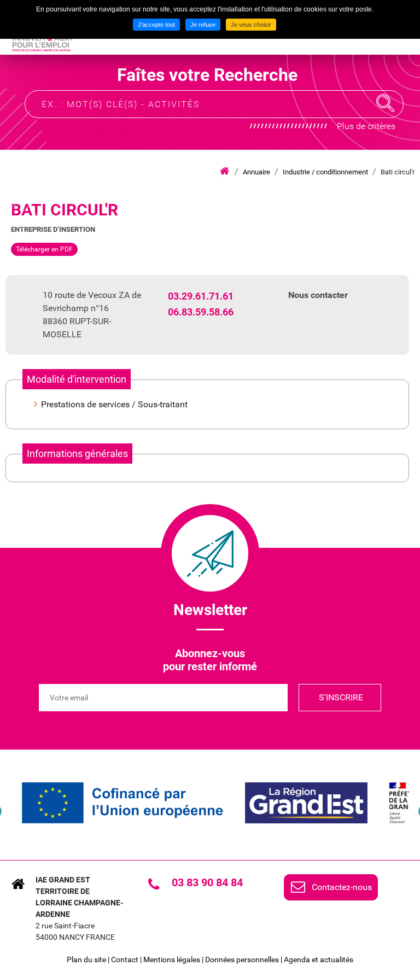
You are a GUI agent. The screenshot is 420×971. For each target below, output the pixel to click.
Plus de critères (366, 126)
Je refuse (202, 24)
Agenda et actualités (318, 959)
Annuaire (256, 172)
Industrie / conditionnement (325, 172)
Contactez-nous (342, 887)
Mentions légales (171, 959)
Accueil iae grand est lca (224, 172)
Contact (124, 959)
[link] (122, 802)
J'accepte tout (156, 24)
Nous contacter (318, 295)
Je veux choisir (251, 24)
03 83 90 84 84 (207, 882)
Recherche (385, 103)
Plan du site (86, 959)
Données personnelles (242, 959)
